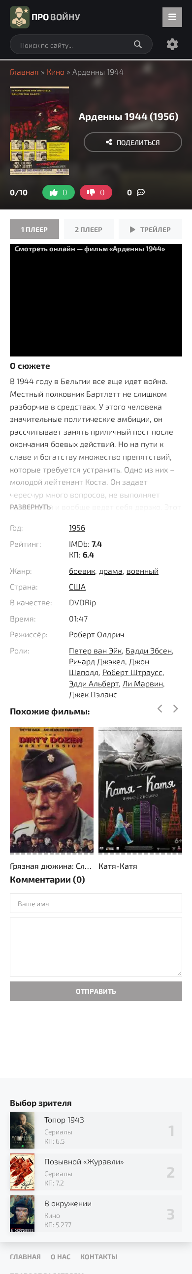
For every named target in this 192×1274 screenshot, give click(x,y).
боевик (82, 570)
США (77, 586)
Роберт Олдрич (96, 634)
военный (143, 570)
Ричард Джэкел (97, 661)
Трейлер (155, 229)
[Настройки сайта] (172, 44)
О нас (60, 1256)
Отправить (96, 991)
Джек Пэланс (93, 694)
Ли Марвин (143, 683)
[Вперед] (174, 709)
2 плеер (88, 229)
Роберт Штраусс (132, 672)
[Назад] (160, 709)
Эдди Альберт (94, 683)
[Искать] (138, 44)
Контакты (99, 1256)
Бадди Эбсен (149, 650)
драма (111, 570)
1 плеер (34, 229)
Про (56, 16)
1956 (77, 527)
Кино (55, 71)
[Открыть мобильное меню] (172, 17)
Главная (24, 71)
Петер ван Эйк (95, 650)
